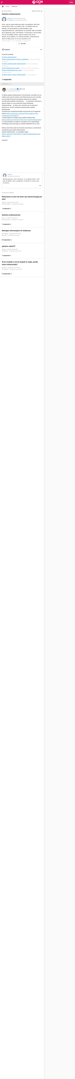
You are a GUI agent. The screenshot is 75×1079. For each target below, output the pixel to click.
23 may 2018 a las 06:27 (21, 20)
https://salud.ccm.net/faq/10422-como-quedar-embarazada (21, 120)
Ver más (23, 43)
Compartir (7, 49)
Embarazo (14, 6)
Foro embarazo (31, 75)
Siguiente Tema (36, 11)
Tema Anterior (8, 11)
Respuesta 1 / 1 (7, 84)
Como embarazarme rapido (10, 68)
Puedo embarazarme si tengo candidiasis (15, 59)
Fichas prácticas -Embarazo (30, 68)
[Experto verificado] (18, 89)
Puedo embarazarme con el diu (12, 70)
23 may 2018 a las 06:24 (13, 91)
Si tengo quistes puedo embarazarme (14, 64)
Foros (7, 6)
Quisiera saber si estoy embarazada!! (14, 75)
